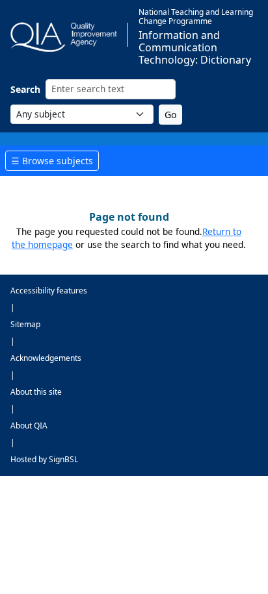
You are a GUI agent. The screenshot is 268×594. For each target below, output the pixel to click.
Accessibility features (48, 290)
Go (170, 114)
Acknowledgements (45, 358)
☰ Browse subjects (52, 161)
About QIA (28, 425)
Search (25, 89)
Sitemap (25, 324)
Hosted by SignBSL (44, 459)
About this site (36, 391)
